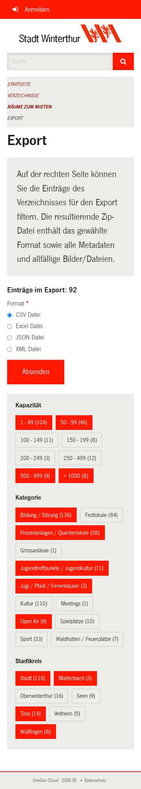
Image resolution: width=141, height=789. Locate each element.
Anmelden (37, 9)
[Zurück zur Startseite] (70, 35)
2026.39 (70, 780)
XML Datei (28, 349)
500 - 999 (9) (35, 476)
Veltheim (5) (67, 714)
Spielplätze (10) (77, 621)
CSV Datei (28, 315)
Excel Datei (29, 326)
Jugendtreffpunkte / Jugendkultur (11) (61, 568)
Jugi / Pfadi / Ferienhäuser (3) (53, 586)
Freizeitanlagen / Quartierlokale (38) (60, 533)
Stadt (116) (32, 678)
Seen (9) (86, 696)
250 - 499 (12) (80, 458)
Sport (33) (31, 639)
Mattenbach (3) (75, 678)
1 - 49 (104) (33, 422)
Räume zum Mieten (29, 107)
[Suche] (123, 61)
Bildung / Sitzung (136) (45, 515)
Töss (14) (30, 714)
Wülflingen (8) (35, 732)
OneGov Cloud (47, 780)
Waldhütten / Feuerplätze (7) (87, 639)
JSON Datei (30, 337)
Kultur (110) (33, 604)
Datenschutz (96, 780)
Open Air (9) (33, 621)
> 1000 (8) (76, 476)
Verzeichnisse (23, 95)
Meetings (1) (74, 604)
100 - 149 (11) (36, 440)
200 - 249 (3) (35, 458)
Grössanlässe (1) (38, 550)
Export (15, 118)
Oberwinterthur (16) (41, 696)
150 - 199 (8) (82, 440)
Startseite (18, 84)
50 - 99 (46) (74, 422)
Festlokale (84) (101, 515)
